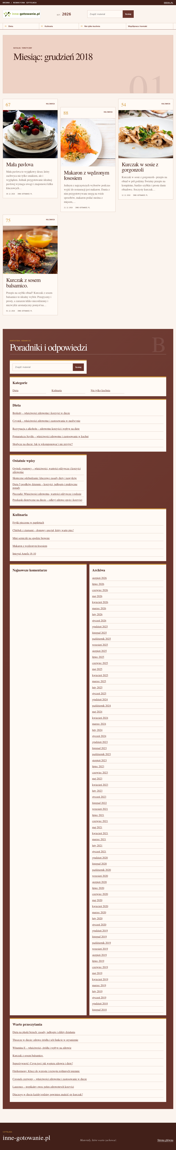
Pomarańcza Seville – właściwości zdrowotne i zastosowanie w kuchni (51, 436)
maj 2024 (97, 711)
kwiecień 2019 (100, 979)
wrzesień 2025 (100, 644)
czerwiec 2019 (100, 967)
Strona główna (165, 1140)
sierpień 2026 (99, 578)
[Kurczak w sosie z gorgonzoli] (145, 134)
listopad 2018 (99, 1009)
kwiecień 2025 (100, 675)
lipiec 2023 (98, 766)
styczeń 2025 (99, 693)
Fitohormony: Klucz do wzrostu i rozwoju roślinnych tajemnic (46, 1071)
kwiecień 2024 (100, 717)
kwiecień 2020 (100, 906)
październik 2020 (101, 870)
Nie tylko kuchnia (92, 26)
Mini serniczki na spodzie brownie (31, 538)
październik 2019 (101, 942)
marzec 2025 (99, 681)
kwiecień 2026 (100, 602)
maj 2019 (97, 973)
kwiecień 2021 (100, 833)
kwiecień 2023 (100, 784)
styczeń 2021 (99, 851)
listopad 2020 (99, 863)
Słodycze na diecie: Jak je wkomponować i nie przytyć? (43, 444)
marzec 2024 (99, 723)
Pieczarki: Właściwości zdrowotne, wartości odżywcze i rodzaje (47, 494)
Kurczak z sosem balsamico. (23, 282)
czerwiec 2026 (100, 590)
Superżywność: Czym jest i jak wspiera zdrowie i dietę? (43, 1063)
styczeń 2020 (99, 924)
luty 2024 (97, 730)
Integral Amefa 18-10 (24, 553)
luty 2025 (97, 687)
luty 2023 (97, 790)
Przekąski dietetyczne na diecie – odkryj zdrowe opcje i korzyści (47, 500)
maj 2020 (97, 900)
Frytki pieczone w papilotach (28, 522)
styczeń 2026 (99, 620)
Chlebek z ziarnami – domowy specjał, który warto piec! (43, 530)
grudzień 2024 (100, 699)
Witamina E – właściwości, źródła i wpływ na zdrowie (42, 1047)
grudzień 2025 (100, 626)
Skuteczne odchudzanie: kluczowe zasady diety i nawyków (45, 478)
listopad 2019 (99, 936)
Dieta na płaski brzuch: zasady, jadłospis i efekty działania (44, 1032)
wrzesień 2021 (100, 809)
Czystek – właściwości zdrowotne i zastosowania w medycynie (46, 420)
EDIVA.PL (168, 3)
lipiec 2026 (98, 584)
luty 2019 (97, 991)
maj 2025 (97, 669)
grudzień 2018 (100, 1003)
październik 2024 (101, 705)
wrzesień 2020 (100, 876)
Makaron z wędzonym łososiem (86, 175)
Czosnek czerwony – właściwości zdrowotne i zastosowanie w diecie (50, 1079)
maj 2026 (97, 596)
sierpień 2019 (99, 955)
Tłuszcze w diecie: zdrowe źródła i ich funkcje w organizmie (45, 1040)
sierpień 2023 (99, 760)
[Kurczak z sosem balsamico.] (30, 250)
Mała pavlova (19, 164)
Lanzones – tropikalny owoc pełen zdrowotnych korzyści (43, 1086)
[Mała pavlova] (30, 134)
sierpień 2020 (99, 882)
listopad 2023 (99, 748)
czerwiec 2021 (100, 821)
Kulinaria (49, 26)
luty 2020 (97, 918)
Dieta (10, 26)
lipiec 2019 (98, 961)
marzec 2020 (99, 912)
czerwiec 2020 (100, 894)
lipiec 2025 (98, 657)
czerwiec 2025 (100, 663)
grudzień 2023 (100, 742)
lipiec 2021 (98, 815)
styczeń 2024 (99, 736)
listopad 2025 (99, 632)
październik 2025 (101, 638)
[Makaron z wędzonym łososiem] (88, 142)
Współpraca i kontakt (137, 26)
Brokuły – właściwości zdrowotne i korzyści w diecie (41, 413)
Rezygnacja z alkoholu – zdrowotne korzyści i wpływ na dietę (46, 428)
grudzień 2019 (100, 930)
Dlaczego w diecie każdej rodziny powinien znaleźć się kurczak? (48, 1094)
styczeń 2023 (99, 796)
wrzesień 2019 (100, 948)
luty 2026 (97, 614)
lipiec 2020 (98, 888)
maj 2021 (97, 827)
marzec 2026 (99, 608)
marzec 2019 (99, 985)
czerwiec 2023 (100, 772)
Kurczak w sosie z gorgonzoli (140, 166)
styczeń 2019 (99, 997)
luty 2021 (97, 845)
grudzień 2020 (100, 857)
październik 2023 (101, 754)
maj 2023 (97, 778)
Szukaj (128, 14)
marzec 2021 (99, 839)
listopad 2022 (99, 803)
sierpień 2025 (99, 651)
